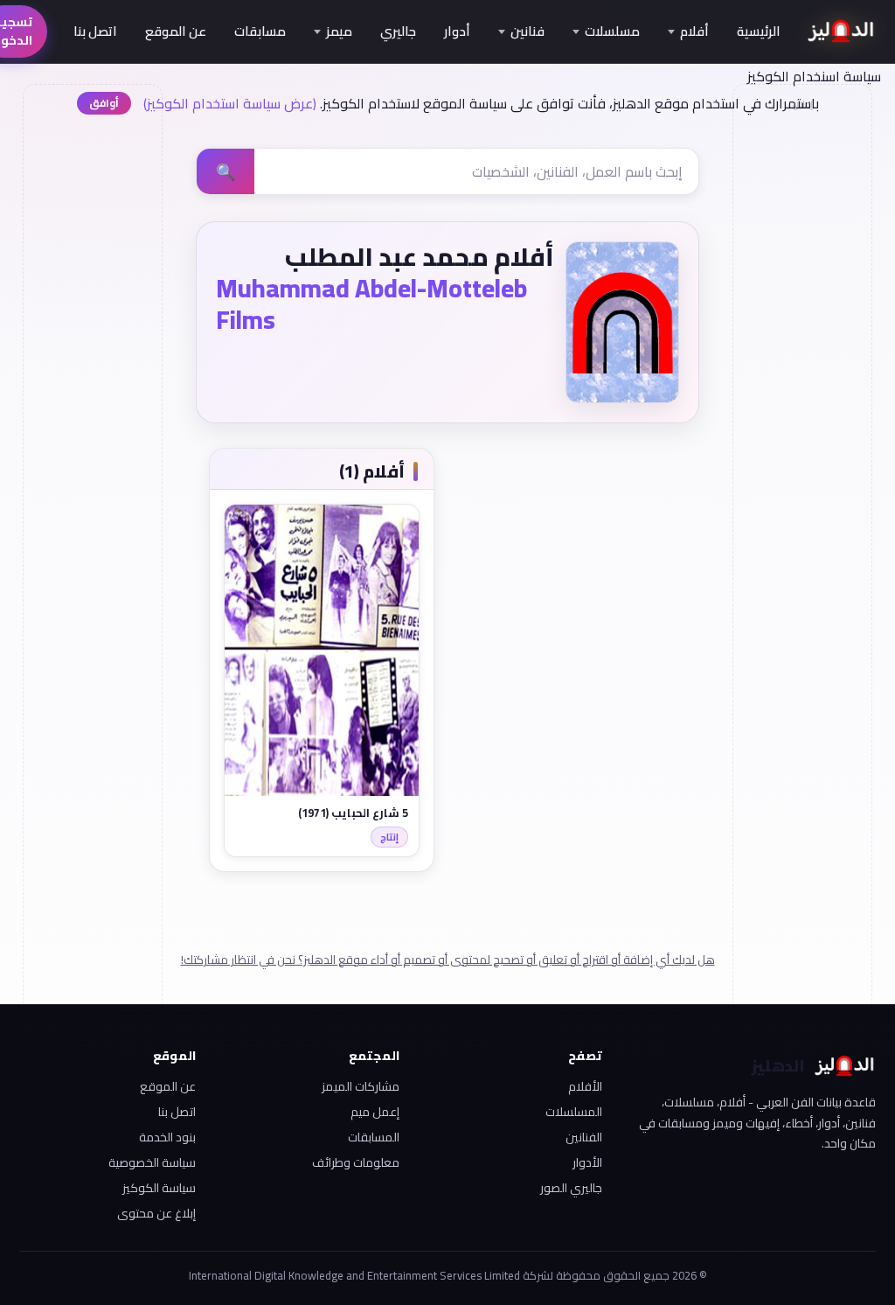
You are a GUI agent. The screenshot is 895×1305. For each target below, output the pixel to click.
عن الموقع (175, 31)
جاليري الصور (571, 1187)
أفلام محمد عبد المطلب (419, 257)
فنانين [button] (527, 31)
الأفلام (585, 1086)
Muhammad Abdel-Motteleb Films (371, 304)
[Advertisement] (92, 381)
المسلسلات (573, 1111)
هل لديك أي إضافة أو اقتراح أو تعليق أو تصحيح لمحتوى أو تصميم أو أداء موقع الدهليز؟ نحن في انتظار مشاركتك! (448, 959)
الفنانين (583, 1137)
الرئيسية (759, 31)
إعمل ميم (374, 1111)
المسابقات (373, 1137)
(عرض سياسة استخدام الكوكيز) (229, 103)
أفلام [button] (694, 31)
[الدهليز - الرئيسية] (841, 31)
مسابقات (260, 31)
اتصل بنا (95, 31)
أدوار (457, 31)
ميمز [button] (339, 31)
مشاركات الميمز (360, 1086)
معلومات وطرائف (355, 1162)
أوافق (104, 103)
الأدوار (587, 1162)
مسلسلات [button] (612, 31)
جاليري (398, 31)
